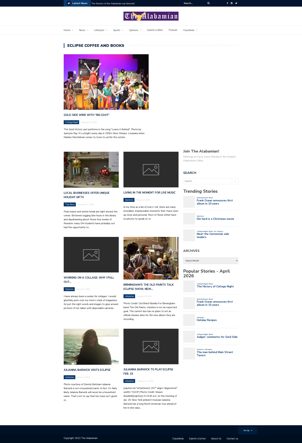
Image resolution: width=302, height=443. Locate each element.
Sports (116, 30)
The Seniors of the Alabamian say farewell (113, 3)
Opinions (133, 30)
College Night (71, 122)
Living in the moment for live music (149, 192)
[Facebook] (227, 3)
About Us (216, 438)
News (82, 30)
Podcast (173, 30)
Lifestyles (99, 30)
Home (67, 30)
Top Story (70, 204)
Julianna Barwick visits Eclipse (87, 370)
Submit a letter (155, 30)
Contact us (232, 438)
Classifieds (188, 30)
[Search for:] (193, 3)
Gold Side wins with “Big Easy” (86, 115)
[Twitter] (236, 3)
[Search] (208, 3)
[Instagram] (232, 3)
